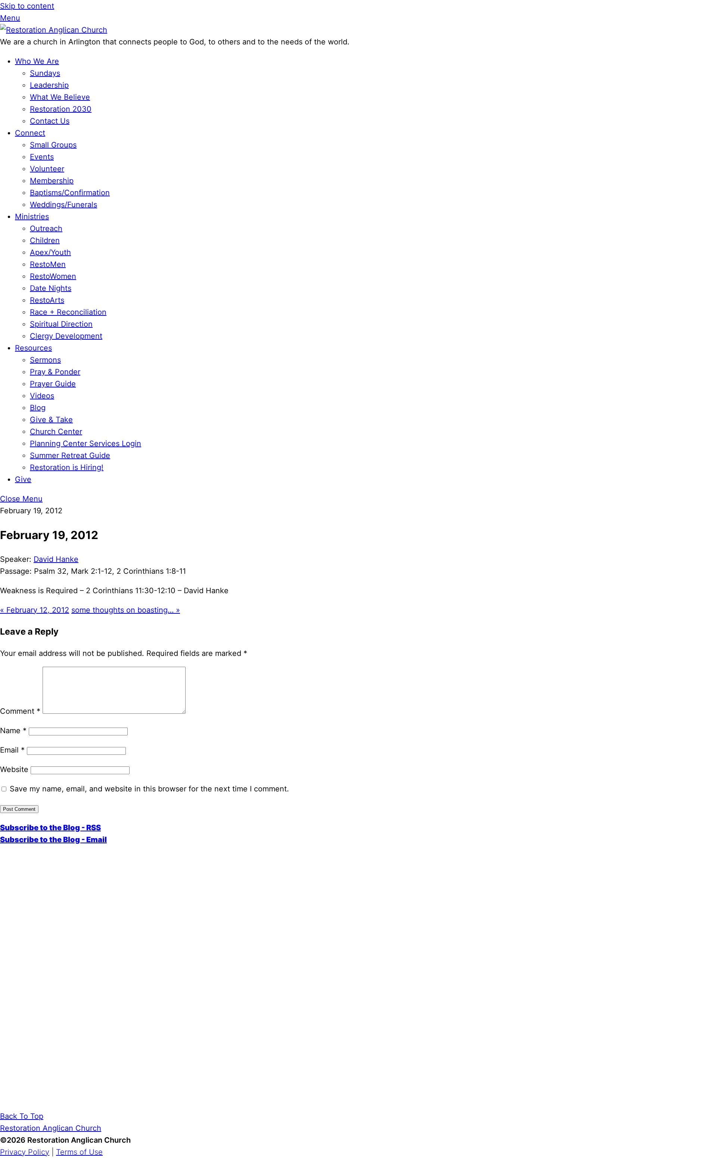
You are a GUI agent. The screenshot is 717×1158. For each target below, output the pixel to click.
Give (23, 479)
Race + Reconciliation (68, 312)
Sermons (45, 359)
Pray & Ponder (55, 371)
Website (14, 769)
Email (12, 749)
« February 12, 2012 (34, 610)
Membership (52, 180)
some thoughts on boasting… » (125, 610)
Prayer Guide (53, 383)
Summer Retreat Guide (70, 455)
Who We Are (37, 61)
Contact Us (49, 120)
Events (42, 156)
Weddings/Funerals (63, 204)
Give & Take (51, 419)
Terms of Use (79, 1152)
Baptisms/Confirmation (70, 192)
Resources (33, 347)
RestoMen (48, 264)
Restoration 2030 (60, 109)
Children (45, 240)
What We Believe (60, 97)
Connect (30, 132)
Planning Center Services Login (85, 443)
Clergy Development (66, 335)
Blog (38, 407)
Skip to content (27, 5)
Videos (42, 395)
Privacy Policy (24, 1152)
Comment (20, 711)
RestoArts (47, 300)
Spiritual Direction (61, 324)
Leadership (49, 85)
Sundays (45, 73)
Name (13, 730)
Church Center (56, 431)
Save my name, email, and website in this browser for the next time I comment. (149, 788)
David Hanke (56, 559)
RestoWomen (53, 276)
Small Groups (53, 144)
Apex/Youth (50, 252)
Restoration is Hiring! (66, 467)
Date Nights (50, 288)
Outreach (46, 228)
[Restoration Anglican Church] (53, 29)
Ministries (32, 216)
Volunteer (47, 168)
